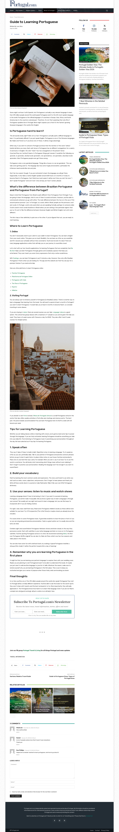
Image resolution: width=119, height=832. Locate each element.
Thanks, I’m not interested (59, 447)
